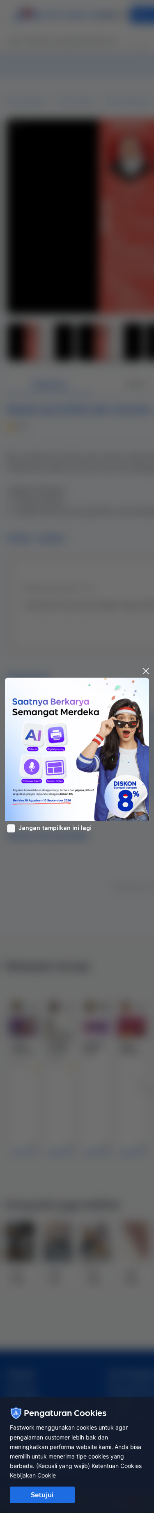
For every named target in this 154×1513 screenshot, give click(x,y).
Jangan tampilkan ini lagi (55, 828)
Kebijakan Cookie (33, 1475)
